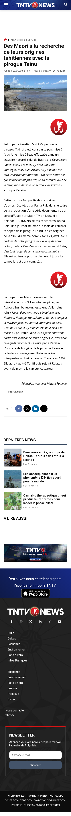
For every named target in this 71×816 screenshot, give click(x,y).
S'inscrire (35, 765)
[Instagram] (21, 622)
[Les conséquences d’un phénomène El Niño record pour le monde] (12, 479)
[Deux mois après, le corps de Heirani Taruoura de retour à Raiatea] (12, 457)
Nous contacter (15, 710)
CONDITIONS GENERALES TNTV (49, 800)
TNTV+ (9, 715)
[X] (27, 408)
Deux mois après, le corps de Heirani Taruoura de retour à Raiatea (44, 456)
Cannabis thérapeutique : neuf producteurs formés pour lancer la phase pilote (44, 499)
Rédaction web (15, 391)
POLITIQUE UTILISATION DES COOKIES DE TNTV (35, 805)
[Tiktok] (50, 622)
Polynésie (17, 40)
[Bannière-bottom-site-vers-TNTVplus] (35, 561)
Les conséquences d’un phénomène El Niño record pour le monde (42, 477)
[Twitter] (31, 622)
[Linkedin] (35, 408)
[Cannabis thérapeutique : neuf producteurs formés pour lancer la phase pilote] (12, 501)
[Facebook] (18, 408)
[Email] (44, 408)
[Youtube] (59, 622)
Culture (31, 40)
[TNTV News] (35, 611)
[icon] (5, 40)
